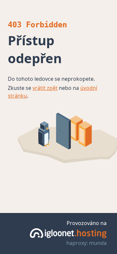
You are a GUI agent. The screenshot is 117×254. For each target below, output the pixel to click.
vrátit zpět (45, 88)
